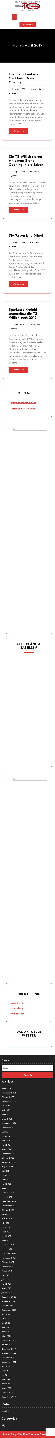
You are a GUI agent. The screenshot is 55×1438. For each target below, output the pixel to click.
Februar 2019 (7, 1392)
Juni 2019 (6, 1375)
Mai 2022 (6, 1231)
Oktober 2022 (8, 1210)
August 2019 (7, 1366)
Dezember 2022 (9, 1201)
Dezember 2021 (9, 1253)
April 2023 (6, 1183)
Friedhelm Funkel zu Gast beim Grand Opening (24, 78)
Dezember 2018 (9, 1396)
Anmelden (6, 1411)
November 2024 (9, 1123)
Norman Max (36, 89)
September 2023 (9, 1162)
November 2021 (9, 1257)
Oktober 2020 (8, 1305)
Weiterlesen (18, 130)
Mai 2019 (6, 1379)
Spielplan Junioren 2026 (23, 408)
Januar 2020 (7, 1344)
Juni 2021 (6, 1279)
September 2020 (9, 1309)
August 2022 (7, 1218)
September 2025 (9, 1101)
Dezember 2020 (9, 1296)
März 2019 (6, 1388)
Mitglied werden (18, 1003)
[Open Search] (40, 16)
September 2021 (9, 1266)
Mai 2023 (6, 1179)
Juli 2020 (5, 1318)
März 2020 (7, 1336)
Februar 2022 (8, 1244)
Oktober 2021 (8, 1262)
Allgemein (13, 93)
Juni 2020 (6, 1322)
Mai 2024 (6, 1140)
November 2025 (9, 1092)
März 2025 (6, 1114)
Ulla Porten (34, 242)
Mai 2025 (6, 1110)
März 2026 (6, 1088)
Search (27, 1075)
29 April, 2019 (18, 89)
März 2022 (6, 1240)
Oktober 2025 (8, 1097)
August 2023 (7, 1166)
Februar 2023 (8, 1192)
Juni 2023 (6, 1175)
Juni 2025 (6, 1105)
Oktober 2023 (8, 1157)
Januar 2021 (7, 1292)
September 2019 (9, 1362)
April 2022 (6, 1236)
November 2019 (9, 1353)
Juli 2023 (5, 1171)
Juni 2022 (6, 1227)
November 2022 (9, 1205)
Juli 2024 (5, 1131)
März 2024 (6, 1149)
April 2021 (6, 1283)
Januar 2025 (7, 1118)
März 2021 (6, 1288)
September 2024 (9, 1127)
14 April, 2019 (18, 242)
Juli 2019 (5, 1370)
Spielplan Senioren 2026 (23, 402)
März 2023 (6, 1188)
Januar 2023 (7, 1197)
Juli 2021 (5, 1275)
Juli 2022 (5, 1223)
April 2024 (6, 1144)
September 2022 (9, 1214)
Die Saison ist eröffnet (26, 235)
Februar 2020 (8, 1340)
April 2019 (6, 1383)
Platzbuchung (17, 1008)
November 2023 (9, 1153)
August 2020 (7, 1314)
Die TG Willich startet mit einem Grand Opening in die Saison (26, 160)
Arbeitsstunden (17, 1013)
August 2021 (7, 1270)
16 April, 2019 (18, 171)
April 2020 (6, 1331)
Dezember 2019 (9, 1349)
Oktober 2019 (8, 1357)
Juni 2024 (6, 1136)
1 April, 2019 (18, 324)
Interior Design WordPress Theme (19, 1434)
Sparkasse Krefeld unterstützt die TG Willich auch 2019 (23, 313)
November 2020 (9, 1301)
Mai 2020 (6, 1327)
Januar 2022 (7, 1249)
